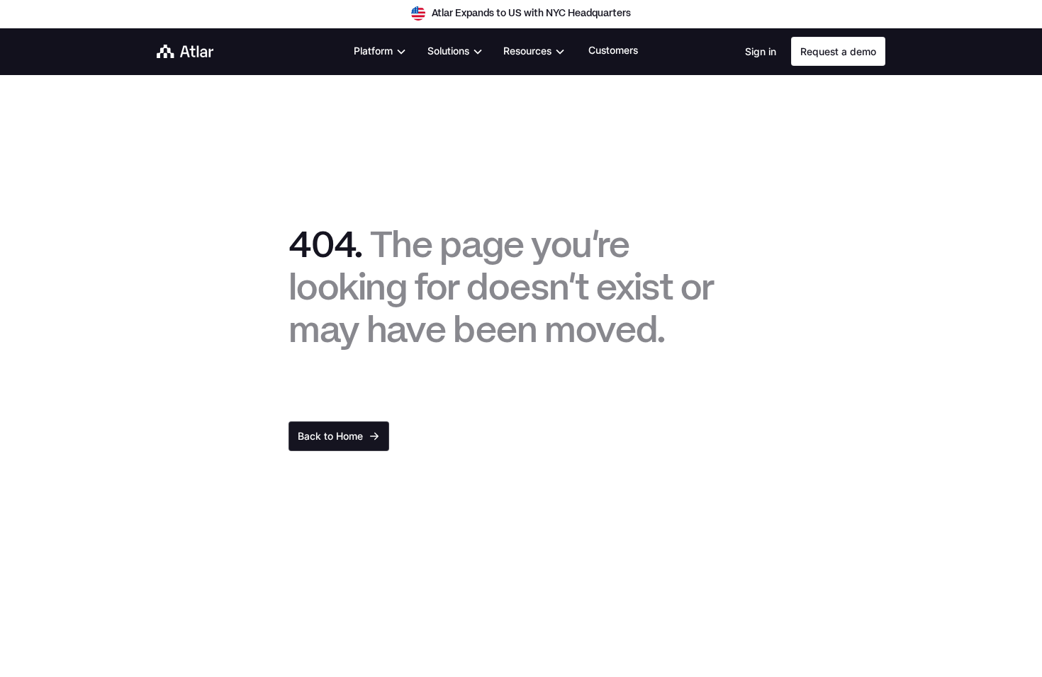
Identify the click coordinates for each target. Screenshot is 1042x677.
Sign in (760, 51)
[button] (380, 51)
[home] (185, 51)
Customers (613, 50)
